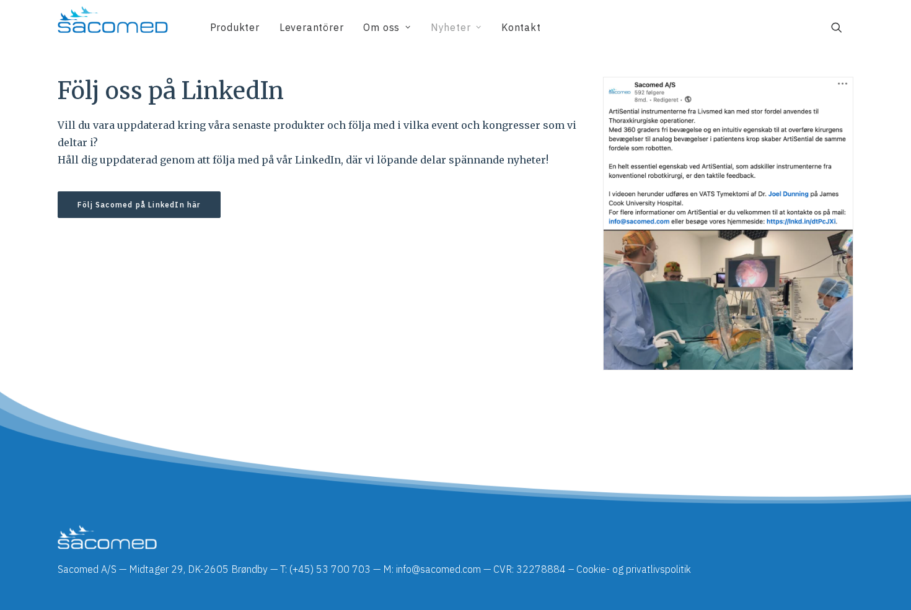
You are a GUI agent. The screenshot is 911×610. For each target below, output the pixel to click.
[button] (842, 27)
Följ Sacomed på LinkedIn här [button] (139, 204)
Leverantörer (311, 27)
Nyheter (451, 27)
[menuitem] (234, 27)
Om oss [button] (381, 27)
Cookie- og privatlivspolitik (633, 569)
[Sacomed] (113, 27)
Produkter (235, 27)
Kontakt (521, 27)
